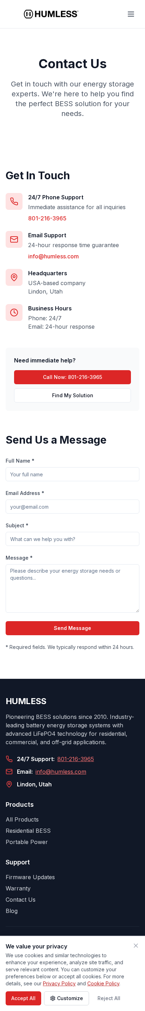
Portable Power (27, 841)
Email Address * (25, 493)
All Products (22, 819)
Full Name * (20, 461)
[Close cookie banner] (135, 945)
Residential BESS (28, 830)
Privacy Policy (59, 983)
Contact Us (21, 899)
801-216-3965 (47, 218)
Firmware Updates (30, 877)
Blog (12, 910)
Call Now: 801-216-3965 (72, 377)
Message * (19, 558)
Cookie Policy (103, 983)
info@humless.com (53, 256)
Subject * (17, 525)
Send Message (72, 628)
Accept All (23, 998)
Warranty (18, 888)
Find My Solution (72, 395)
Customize (70, 998)
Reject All (108, 998)
